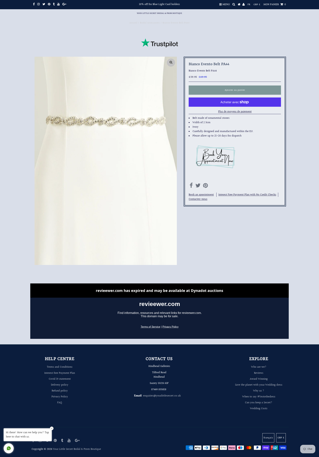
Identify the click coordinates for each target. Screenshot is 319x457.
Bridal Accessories (150, 23)
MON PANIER (274, 4)
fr (249, 4)
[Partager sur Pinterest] (205, 186)
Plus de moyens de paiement (235, 111)
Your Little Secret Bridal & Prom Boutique (159, 13)
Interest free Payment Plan (59, 373)
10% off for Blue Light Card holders (159, 4)
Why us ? (258, 391)
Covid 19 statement (60, 379)
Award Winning (259, 379)
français (268, 438)
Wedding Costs (258, 408)
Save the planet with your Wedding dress (258, 385)
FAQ (59, 402)
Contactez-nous (198, 199)
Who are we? (258, 367)
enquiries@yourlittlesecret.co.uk (162, 396)
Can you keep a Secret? (258, 402)
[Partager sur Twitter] (197, 186)
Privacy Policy (60, 397)
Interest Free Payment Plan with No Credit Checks (247, 195)
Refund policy (60, 391)
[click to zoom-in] (171, 63)
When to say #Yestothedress (258, 397)
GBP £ (256, 4)
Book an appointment (201, 195)
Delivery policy (59, 385)
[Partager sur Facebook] (191, 186)
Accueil (133, 23)
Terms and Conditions (59, 367)
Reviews (258, 373)
